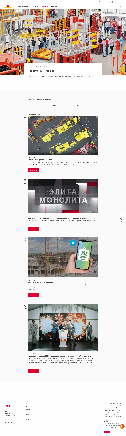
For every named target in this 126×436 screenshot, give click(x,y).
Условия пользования (30, 430)
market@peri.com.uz (13, 424)
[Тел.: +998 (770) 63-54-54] (121, 215)
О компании (38, 66)
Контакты (54, 6)
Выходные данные (8, 430)
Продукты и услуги (23, 6)
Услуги (27, 411)
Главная (30, 66)
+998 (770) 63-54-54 (12, 422)
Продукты (28, 409)
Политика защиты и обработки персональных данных (113, 425)
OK (107, 431)
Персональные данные (19, 430)
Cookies (38, 430)
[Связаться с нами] (121, 220)
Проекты (35, 6)
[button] (33, 170)
